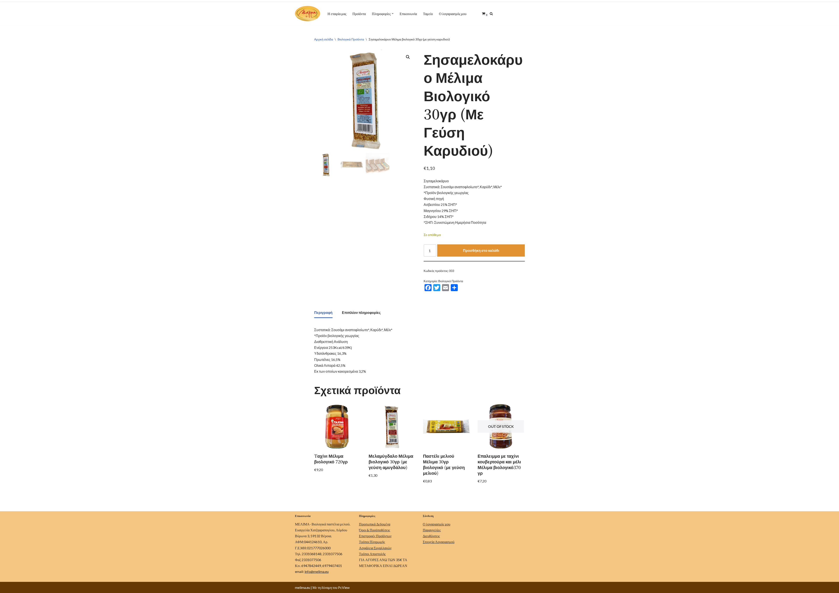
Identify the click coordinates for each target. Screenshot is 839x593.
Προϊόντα (359, 14)
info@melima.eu (317, 571)
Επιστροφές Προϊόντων (375, 536)
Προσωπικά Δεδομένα (374, 524)
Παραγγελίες (432, 530)
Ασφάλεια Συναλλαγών (375, 548)
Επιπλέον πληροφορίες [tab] (361, 312)
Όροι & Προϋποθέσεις (374, 530)
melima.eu (302, 587)
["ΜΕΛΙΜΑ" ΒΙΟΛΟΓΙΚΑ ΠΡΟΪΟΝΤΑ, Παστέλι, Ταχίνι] (307, 13)
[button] (392, 13)
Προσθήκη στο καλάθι (481, 250)
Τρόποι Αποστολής (372, 554)
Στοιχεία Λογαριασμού (438, 542)
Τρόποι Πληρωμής (372, 542)
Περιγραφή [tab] (323, 312)
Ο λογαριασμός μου (452, 14)
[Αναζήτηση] (491, 13)
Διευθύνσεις (431, 536)
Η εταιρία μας (337, 14)
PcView (344, 587)
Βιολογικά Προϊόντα (351, 39)
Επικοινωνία (408, 14)
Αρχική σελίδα (323, 39)
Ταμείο (428, 14)
